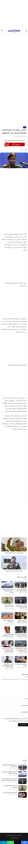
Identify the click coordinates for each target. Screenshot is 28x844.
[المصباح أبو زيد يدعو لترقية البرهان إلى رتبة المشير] (21, 629)
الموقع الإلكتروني (24, 712)
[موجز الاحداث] (14, 31)
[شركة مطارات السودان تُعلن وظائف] (7, 615)
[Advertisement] (14, 14)
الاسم (26, 698)
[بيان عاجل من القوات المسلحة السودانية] (7, 600)
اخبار (25, 127)
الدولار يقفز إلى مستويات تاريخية (10, 792)
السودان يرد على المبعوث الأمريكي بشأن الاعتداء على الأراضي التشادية (21, 606)
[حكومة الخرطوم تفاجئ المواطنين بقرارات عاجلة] (21, 584)
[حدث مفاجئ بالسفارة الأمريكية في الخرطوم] (21, 615)
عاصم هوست (12, 838)
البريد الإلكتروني (24, 705)
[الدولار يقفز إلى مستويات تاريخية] (22, 795)
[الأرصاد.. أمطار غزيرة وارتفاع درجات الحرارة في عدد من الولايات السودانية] (21, 643)
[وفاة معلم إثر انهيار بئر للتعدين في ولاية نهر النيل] (7, 629)
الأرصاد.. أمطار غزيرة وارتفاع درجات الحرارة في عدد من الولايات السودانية (21, 650)
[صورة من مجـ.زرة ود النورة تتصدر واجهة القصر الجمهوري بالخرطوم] (7, 643)
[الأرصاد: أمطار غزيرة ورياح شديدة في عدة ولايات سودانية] (7, 584)
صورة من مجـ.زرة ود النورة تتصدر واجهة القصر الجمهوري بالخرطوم (7, 650)
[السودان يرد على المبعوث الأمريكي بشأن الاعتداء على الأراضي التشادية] (21, 600)
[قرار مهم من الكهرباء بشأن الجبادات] (21, 659)
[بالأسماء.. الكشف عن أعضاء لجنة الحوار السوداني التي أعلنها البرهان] (7, 659)
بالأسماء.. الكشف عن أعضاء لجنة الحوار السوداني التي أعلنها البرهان (7, 666)
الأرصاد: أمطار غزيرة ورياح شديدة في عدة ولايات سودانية (7, 591)
